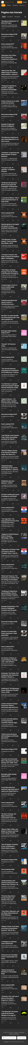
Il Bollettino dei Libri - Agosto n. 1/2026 (8, 482)
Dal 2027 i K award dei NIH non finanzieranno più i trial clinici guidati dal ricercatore (10, 317)
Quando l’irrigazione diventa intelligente (7, 125)
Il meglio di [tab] (10, 16)
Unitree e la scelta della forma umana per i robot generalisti (9, 633)
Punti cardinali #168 (7, 985)
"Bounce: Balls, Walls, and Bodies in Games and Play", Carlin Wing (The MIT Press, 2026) (10, 831)
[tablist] (11, 16)
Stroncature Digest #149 (9, 34)
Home (3, 5)
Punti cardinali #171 (7, 646)
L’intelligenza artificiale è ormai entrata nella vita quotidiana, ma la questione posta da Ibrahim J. (10, 679)
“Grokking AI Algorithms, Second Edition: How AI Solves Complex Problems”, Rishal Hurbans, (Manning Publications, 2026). (10, 593)
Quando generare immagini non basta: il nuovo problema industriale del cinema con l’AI (10, 226)
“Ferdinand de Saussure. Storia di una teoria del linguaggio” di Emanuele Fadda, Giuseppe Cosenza (9, 184)
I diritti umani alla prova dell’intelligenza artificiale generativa (9, 736)
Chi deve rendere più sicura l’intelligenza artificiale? (10, 495)
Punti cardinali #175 (7, 357)
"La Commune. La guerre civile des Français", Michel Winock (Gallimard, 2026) (10, 385)
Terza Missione (23, 5)
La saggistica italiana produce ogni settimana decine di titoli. (9, 485)
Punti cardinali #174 (7, 424)
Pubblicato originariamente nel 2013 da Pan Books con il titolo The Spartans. (9, 246)
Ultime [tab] (4, 16)
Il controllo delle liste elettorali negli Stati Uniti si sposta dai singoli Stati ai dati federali (10, 789)
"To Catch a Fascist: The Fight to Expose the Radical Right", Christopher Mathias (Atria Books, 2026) (10, 256)
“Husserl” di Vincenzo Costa (8, 345)
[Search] (25, 16)
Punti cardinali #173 (7, 507)
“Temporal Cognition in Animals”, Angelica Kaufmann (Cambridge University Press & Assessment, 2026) (8, 88)
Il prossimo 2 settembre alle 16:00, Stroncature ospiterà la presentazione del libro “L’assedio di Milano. (10, 204)
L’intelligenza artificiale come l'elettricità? (9, 942)
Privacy (16, 1032)
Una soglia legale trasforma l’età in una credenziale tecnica (9, 307)
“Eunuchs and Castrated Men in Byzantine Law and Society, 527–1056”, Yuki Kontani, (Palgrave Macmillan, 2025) (9, 761)
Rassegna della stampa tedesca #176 (8, 775)
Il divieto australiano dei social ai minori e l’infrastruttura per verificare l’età (9, 302)
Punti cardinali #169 (7, 869)
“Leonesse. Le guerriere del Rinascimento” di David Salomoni (10, 154)
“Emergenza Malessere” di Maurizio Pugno (9, 22)
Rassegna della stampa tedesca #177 (8, 332)
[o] (24, 972)
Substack (6, 1041)
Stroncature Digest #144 (9, 859)
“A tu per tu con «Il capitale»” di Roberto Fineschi (8, 169)
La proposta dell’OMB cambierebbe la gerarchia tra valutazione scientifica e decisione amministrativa (10, 725)
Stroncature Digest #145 (9, 749)
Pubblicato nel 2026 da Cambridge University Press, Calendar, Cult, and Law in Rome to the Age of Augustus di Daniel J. (10, 1002)
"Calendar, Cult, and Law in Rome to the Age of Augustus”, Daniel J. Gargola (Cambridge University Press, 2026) (10, 998)
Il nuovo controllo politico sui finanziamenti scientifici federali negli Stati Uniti (9, 721)
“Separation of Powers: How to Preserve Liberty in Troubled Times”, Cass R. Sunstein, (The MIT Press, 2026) (10, 551)
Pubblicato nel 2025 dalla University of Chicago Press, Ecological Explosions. (8, 613)
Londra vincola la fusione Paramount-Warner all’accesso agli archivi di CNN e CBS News (9, 705)
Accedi (24, 2)
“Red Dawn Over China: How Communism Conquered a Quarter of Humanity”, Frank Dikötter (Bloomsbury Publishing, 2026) (9, 57)
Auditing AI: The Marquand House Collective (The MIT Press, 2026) (10, 690)
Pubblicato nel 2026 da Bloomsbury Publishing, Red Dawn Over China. (8, 62)
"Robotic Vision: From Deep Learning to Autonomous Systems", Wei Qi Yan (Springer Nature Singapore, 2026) (10, 928)
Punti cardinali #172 (7, 564)
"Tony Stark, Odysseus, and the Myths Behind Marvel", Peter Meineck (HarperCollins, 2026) (10, 913)
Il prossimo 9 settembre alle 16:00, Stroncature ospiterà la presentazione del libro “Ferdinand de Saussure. (9, 189)
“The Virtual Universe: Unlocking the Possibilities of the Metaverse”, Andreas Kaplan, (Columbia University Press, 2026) (10, 370)
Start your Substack (9, 1038)
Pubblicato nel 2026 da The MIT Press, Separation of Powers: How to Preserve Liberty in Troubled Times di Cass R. (10, 556)
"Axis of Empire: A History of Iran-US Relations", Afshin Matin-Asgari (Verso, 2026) (9, 846)
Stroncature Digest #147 (9, 414)
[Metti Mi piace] (2, 30)
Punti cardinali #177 (7, 44)
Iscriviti (20, 2)
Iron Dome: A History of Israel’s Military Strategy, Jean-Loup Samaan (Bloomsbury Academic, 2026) (9, 660)
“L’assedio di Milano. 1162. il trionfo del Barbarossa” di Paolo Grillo (10, 199)
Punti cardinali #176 (7, 213)
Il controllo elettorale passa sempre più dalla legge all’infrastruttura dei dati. (8, 794)
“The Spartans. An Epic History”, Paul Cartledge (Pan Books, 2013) (9, 241)
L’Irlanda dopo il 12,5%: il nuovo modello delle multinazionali (9, 287)
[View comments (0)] (8, 30)
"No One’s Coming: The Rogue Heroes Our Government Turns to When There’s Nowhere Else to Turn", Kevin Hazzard (8, 816)
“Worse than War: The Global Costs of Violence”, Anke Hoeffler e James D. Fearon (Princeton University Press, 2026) (9, 72)
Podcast (9, 5)
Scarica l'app (21, 1038)
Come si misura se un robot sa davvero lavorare (10, 102)
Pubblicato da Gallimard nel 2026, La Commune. (8, 390)
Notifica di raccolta (14, 1034)
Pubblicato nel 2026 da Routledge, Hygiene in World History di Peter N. (9, 540)
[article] (14, 25)
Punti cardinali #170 (7, 802)
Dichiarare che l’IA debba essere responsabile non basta (9, 956)
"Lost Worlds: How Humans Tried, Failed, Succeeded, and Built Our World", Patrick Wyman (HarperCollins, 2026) (10, 437)
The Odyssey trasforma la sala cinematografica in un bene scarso (10, 139)
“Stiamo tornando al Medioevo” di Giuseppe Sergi (8, 971)
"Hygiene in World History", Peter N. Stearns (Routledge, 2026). (10, 536)
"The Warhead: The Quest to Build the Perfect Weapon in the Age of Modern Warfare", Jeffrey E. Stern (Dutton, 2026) (10, 1013)
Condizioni (21, 1032)
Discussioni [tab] (17, 16)
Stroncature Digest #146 (9, 621)
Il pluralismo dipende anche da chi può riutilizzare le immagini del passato (9, 710)
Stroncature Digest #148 (9, 114)
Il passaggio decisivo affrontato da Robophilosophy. (9, 472)
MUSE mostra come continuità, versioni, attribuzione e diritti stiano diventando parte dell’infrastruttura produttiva (9, 230)
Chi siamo (15, 5)
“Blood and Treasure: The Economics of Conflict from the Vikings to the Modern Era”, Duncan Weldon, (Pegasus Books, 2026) (10, 578)
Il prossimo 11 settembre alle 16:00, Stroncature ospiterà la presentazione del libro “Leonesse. (9, 159)
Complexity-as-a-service (7, 36)
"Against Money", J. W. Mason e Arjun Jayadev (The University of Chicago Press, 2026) (10, 401)
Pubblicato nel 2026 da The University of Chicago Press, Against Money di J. (8, 405)
